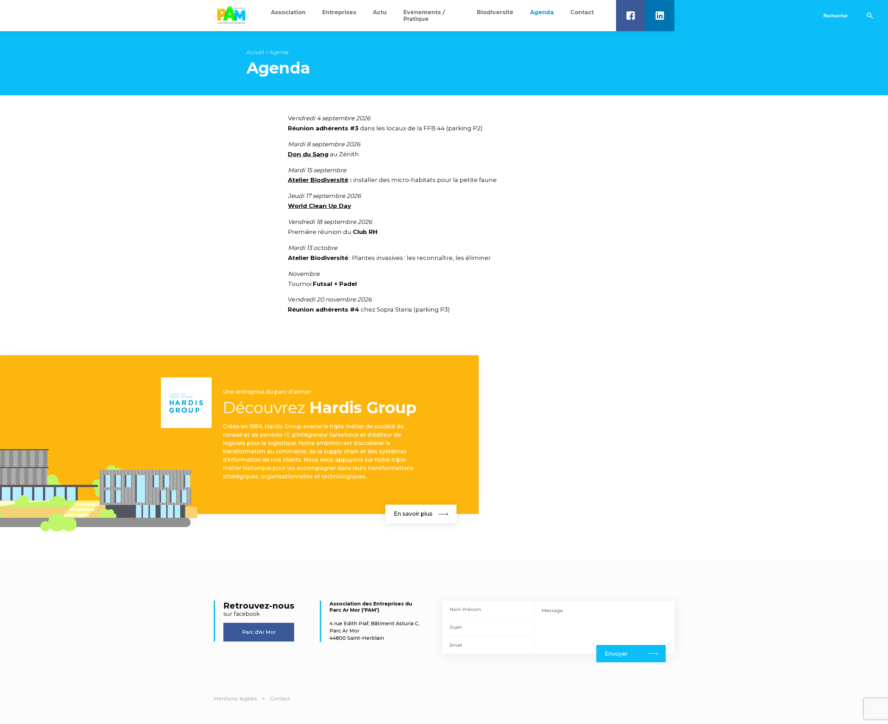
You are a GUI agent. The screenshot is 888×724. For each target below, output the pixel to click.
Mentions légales (235, 699)
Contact (582, 12)
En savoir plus (413, 514)
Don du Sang (308, 154)
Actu (380, 12)
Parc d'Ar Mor (259, 632)
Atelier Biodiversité (318, 179)
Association (288, 12)
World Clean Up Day (319, 205)
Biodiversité (495, 12)
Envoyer (616, 654)
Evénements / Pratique (424, 15)
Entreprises (339, 12)
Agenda (542, 12)
